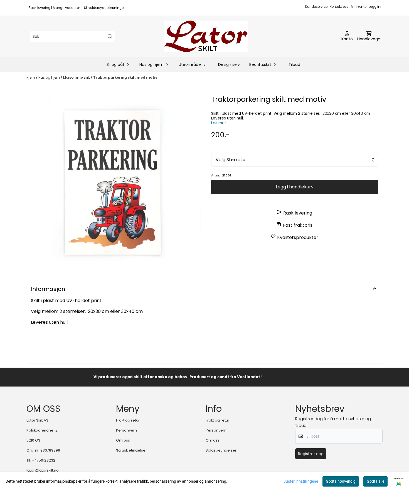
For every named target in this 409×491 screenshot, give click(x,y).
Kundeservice (316, 6)
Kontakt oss (339, 6)
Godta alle (375, 481)
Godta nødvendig (341, 481)
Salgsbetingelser (131, 450)
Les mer (218, 123)
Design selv (229, 64)
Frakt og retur (128, 420)
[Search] (110, 36)
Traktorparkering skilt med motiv (125, 77)
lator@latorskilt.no (42, 470)
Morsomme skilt (77, 77)
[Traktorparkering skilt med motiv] (114, 182)
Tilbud (294, 64)
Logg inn (376, 6)
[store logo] (206, 36)
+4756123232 (43, 460)
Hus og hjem (49, 77)
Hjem (31, 77)
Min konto (358, 6)
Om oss (123, 440)
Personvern (126, 430)
